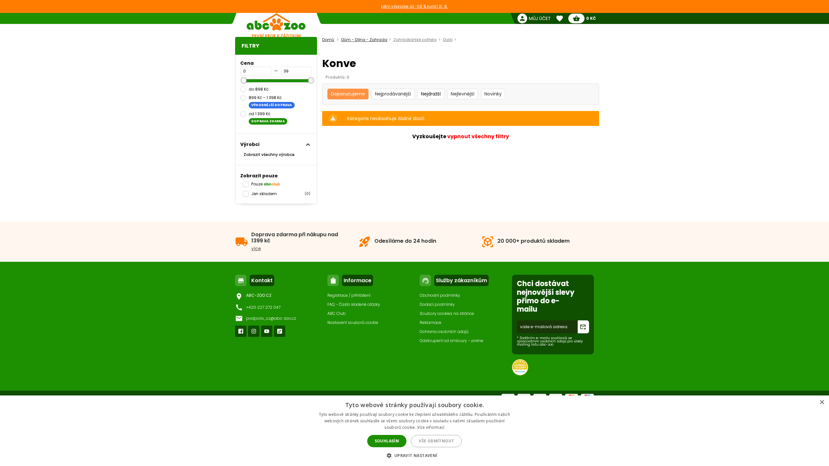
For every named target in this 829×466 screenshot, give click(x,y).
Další (448, 39)
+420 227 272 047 (263, 307)
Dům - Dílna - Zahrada (364, 39)
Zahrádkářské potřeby (415, 39)
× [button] (821, 402)
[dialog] (414, 430)
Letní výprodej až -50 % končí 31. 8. (414, 6)
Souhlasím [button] (387, 441)
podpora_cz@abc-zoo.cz (271, 318)
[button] (414, 455)
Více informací (430, 427)
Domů (328, 39)
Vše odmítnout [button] (436, 441)
